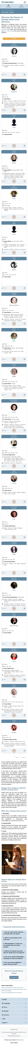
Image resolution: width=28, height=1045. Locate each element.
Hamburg (14, 151)
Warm (22, 209)
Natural (19, 100)
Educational (13, 320)
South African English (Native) (10, 597)
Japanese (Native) (8, 134)
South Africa (14, 579)
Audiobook (11, 249)
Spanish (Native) (7, 383)
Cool (23, 174)
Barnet (14, 186)
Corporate (22, 65)
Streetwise (13, 388)
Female (5, 59)
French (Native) (7, 276)
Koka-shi (14, 115)
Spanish (10, 349)
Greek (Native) (7, 348)
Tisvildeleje (14, 293)
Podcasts (23, 105)
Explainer (24, 104)
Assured (13, 173)
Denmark (14, 294)
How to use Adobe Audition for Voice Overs (11, 992)
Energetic (12, 176)
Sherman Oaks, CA (14, 400)
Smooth (18, 177)
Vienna (14, 684)
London (14, 44)
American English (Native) (9, 454)
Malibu (14, 471)
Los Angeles (14, 542)
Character (6, 174)
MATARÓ (14, 364)
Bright (5, 100)
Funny (5, 459)
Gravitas (16, 317)
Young (10, 352)
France (14, 259)
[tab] (14, 933)
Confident (16, 65)
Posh (9, 177)
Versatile (24, 100)
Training (5, 107)
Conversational (18, 174)
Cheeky (14, 492)
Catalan (13, 383)
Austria (13, 686)
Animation (6, 249)
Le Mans (14, 257)
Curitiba (14, 720)
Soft (22, 177)
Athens (13, 329)
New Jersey (14, 435)
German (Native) (7, 170)
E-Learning (18, 104)
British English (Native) (9, 668)
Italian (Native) (7, 98)
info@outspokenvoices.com (14, 1035)
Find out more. (20, 1039)
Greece (14, 330)
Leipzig (13, 613)
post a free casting (9, 31)
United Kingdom (14, 45)
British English (20, 63)
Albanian (13, 348)
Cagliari (14, 79)
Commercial (22, 249)
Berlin (14, 222)
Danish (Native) (7, 312)
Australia (14, 508)
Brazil (14, 721)
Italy (14, 81)
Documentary (12, 104)
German (5, 349)
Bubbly (12, 65)
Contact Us (13, 977)
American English (15, 170)
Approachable (7, 173)
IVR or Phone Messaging (9, 105)
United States (14, 401)
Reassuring (13, 177)
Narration (18, 105)
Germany (14, 152)
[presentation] (0, 5)
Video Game (11, 107)
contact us (4, 29)
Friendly (21, 176)
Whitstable (14, 649)
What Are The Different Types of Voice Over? (12, 987)
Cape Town (14, 578)
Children (19, 385)
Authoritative (7, 65)
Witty (21, 388)
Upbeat (8, 460)
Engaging (6, 66)
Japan (14, 116)
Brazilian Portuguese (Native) (10, 63)
